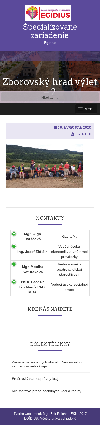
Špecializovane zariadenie (50, 31)
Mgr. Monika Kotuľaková (32, 269)
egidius (83, 134)
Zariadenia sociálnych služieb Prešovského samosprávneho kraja (47, 364)
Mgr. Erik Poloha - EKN (60, 414)
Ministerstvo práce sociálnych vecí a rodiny (46, 391)
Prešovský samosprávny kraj (35, 378)
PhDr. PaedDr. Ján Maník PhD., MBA (32, 287)
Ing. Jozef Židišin (32, 252)
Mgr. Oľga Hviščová (32, 236)
